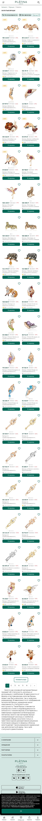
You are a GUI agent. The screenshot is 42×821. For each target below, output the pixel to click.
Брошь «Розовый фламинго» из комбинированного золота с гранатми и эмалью (8, 205)
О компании (6, 740)
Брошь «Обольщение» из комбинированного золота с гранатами (10, 601)
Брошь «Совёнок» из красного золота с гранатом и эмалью (9, 667)
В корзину (11, 46)
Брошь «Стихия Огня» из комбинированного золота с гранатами (30, 304)
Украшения (5, 745)
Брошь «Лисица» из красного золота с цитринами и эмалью (9, 304)
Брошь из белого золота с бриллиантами (30, 469)
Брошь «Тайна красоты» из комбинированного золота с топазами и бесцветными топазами (10, 634)
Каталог (4, 7)
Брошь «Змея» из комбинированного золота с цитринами (8, 40)
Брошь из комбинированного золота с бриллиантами (9, 436)
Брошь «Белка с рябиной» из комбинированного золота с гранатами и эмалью (30, 139)
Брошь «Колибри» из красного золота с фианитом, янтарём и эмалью (9, 139)
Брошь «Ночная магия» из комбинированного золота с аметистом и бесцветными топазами (30, 601)
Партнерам (5, 750)
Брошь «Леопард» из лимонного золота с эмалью (9, 238)
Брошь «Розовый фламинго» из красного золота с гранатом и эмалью (29, 172)
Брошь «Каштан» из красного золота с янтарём (31, 73)
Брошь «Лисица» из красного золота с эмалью (10, 172)
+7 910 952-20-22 (21, 767)
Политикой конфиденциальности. (22, 806)
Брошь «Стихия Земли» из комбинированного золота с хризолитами (10, 337)
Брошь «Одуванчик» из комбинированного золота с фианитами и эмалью (9, 73)
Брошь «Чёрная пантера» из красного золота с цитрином (10, 271)
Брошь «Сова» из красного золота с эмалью (30, 40)
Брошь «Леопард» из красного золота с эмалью (30, 205)
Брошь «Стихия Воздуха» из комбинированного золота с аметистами (30, 337)
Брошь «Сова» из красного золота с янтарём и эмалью (30, 667)
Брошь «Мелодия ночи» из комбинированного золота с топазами (30, 634)
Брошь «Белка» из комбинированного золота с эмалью (8, 106)
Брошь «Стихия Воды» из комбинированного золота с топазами (30, 370)
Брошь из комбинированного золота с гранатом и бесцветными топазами (29, 106)
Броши (11, 7)
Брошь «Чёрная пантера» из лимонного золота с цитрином (30, 271)
